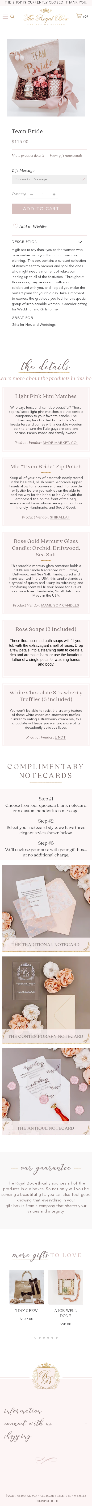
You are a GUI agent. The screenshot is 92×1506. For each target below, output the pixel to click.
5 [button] (52, 1338)
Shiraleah (60, 517)
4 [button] (48, 1338)
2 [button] (40, 1338)
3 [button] (44, 1338)
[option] (46, 78)
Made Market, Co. (60, 443)
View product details (28, 155)
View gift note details (66, 155)
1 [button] (35, 1338)
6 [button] (57, 1338)
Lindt (60, 737)
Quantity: (19, 194)
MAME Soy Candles (60, 605)
